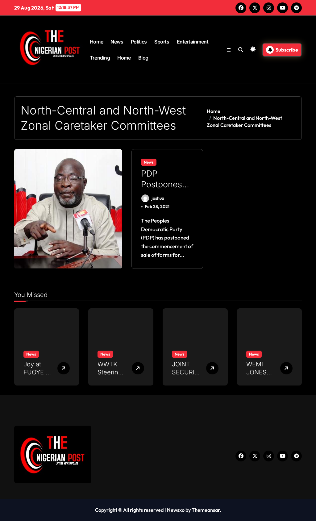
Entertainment (193, 42)
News (116, 42)
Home (96, 42)
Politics (139, 42)
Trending (100, 58)
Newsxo (176, 510)
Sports (161, 42)
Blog (143, 58)
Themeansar (206, 510)
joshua (158, 198)
